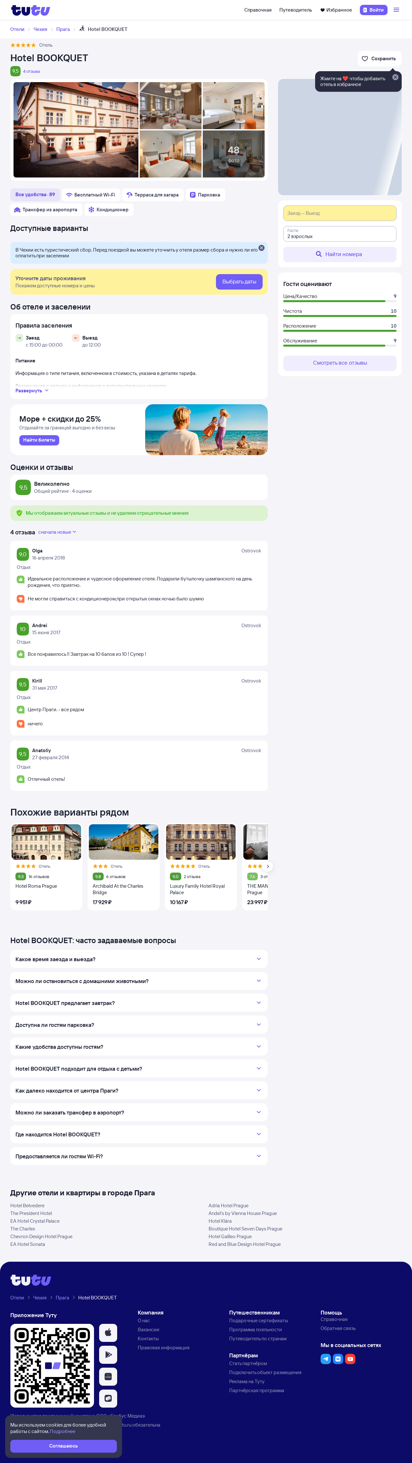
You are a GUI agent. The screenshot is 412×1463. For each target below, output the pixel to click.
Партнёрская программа (256, 1390)
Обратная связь (338, 1328)
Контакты (148, 1338)
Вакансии (148, 1329)
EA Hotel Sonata (27, 1244)
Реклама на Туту (247, 1381)
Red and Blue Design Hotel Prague (245, 1244)
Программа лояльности (255, 1329)
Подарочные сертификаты (258, 1320)
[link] (39, 440)
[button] (108, 1333)
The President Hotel (31, 1213)
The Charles (22, 1229)
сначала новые (54, 532)
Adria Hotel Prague (228, 1205)
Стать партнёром (248, 1363)
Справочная (258, 10)
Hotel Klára (220, 1221)
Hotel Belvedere (27, 1205)
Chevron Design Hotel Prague (41, 1236)
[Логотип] (30, 10)
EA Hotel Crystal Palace (35, 1221)
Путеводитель (295, 10)
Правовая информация (164, 1347)
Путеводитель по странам (257, 1338)
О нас (144, 1320)
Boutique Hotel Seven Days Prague (245, 1229)
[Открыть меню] (397, 10)
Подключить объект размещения (265, 1372)
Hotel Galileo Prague (230, 1236)
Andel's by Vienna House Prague (243, 1213)
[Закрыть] (261, 248)
